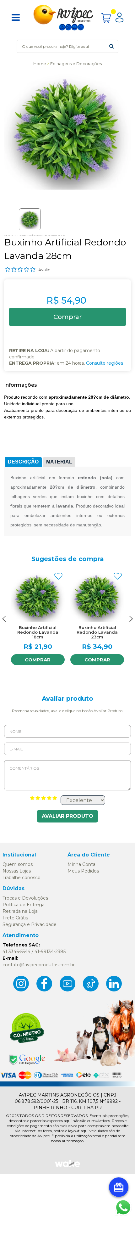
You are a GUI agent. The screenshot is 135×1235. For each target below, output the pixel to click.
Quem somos (18, 864)
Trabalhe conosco (21, 877)
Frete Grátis (15, 918)
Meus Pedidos (83, 871)
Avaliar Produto (67, 816)
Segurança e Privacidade (30, 924)
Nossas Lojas (17, 871)
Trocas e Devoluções (25, 898)
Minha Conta (81, 864)
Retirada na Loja (20, 911)
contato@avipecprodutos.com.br (39, 965)
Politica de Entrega (24, 904)
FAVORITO (58, 576)
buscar (111, 46)
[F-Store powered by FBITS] (67, 1166)
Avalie (44, 269)
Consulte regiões (104, 363)
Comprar (38, 660)
